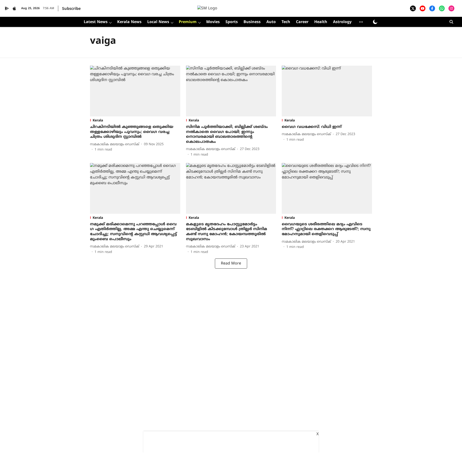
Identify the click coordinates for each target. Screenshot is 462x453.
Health (320, 22)
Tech (286, 22)
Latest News (96, 22)
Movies (213, 22)
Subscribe (71, 8)
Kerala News (129, 22)
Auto (271, 22)
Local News (158, 22)
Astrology (342, 22)
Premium (188, 22)
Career (302, 22)
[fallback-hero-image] (135, 91)
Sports (231, 22)
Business (252, 22)
